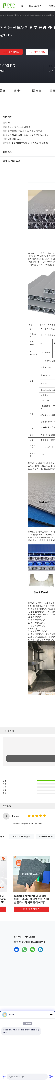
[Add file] (4, 1076)
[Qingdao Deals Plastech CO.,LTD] (8, 5)
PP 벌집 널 (20, 15)
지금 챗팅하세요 (11, 51)
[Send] (51, 1076)
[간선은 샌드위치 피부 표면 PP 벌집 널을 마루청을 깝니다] (21, 874)
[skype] (40, 949)
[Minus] (51, 1014)
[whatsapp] (24, 949)
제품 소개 (9, 15)
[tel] (48, 949)
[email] (16, 949)
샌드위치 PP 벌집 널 (21, 836)
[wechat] (32, 949)
